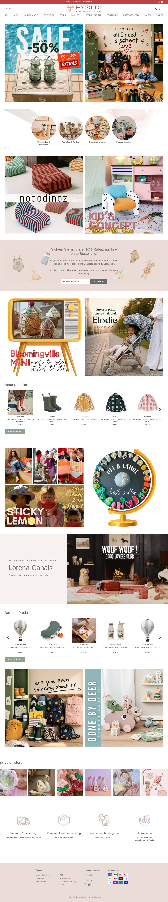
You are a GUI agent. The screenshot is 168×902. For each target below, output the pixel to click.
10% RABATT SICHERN (84, 468)
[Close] (115, 427)
